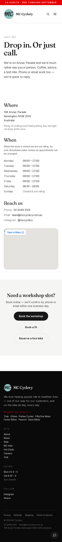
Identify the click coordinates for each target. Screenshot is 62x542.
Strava (7, 498)
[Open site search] (48, 14)
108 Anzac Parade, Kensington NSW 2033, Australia (28, 528)
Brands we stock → (17, 412)
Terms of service (44, 515)
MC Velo (8, 445)
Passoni (23, 419)
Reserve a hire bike (31, 338)
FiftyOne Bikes (43, 416)
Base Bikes (34, 419)
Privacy (7, 515)
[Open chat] (55, 535)
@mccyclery (25, 220)
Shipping (29, 515)
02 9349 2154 (22, 209)
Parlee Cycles (26, 416)
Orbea (13, 416)
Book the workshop (31, 316)
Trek (6, 416)
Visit (6, 457)
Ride (6, 441)
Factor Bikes (10, 419)
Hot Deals (9, 449)
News (7, 438)
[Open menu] (55, 14)
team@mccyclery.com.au (27, 215)
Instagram (9, 494)
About (7, 434)
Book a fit (31, 327)
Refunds (18, 515)
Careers (8, 453)
